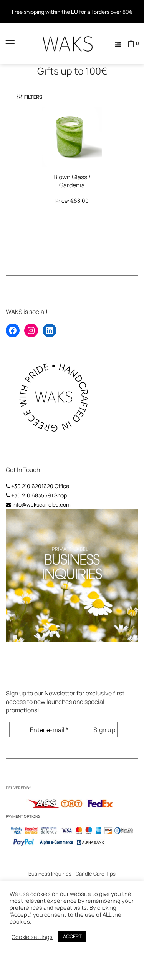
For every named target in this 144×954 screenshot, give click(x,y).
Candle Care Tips (96, 873)
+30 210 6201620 (32, 486)
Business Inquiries (49, 873)
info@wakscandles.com (41, 504)
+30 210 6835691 (32, 495)
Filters (33, 96)
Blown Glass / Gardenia (72, 181)
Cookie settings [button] (32, 936)
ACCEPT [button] (72, 936)
